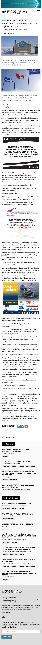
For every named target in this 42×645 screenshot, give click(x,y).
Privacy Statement (8, 598)
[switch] (38, 599)
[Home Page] (14, 11)
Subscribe (7, 637)
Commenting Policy (8, 601)
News (3, 20)
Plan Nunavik (18, 362)
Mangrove (9, 612)
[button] (3, 617)
